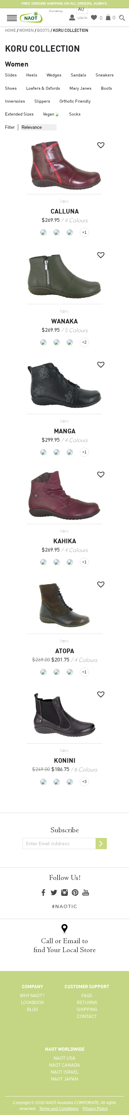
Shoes (11, 88)
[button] (99, 143)
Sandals (78, 75)
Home (10, 31)
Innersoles (15, 101)
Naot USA (64, 1058)
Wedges (54, 75)
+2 (84, 342)
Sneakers (104, 75)
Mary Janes (80, 88)
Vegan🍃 (51, 114)
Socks (74, 114)
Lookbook (32, 1002)
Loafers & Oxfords (43, 88)
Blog (32, 1009)
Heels (31, 75)
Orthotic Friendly (75, 101)
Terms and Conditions (58, 1108)
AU (81, 9)
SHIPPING (86, 1009)
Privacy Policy (95, 1108)
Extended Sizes (19, 114)
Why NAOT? (32, 996)
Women (26, 31)
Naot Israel (65, 1072)
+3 (84, 781)
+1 (84, 232)
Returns (87, 1002)
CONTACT (87, 1016)
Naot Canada (64, 1065)
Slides (11, 75)
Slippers (42, 101)
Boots (43, 31)
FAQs (86, 996)
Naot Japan (64, 1079)
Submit (101, 843)
